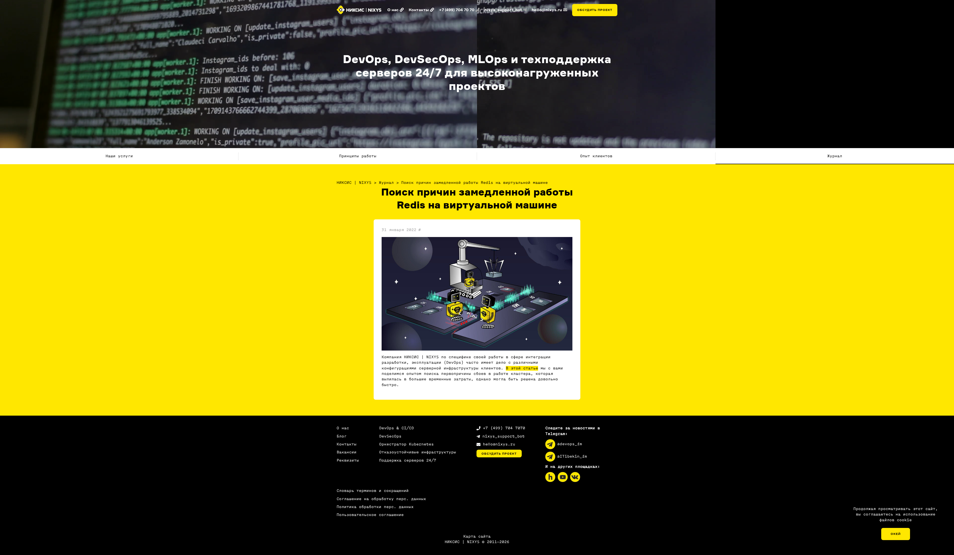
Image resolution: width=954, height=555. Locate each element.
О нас (343, 428)
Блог (342, 436)
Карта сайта (477, 536)
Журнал (834, 156)
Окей (896, 534)
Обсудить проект (594, 10)
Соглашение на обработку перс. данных (381, 499)
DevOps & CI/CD (396, 428)
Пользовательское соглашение (370, 515)
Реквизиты (348, 460)
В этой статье (522, 368)
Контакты (347, 444)
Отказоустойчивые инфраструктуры (417, 452)
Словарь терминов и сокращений (373, 490)
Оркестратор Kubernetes (406, 444)
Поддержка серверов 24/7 (407, 460)
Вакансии (347, 452)
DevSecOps (390, 436)
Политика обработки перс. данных (375, 507)
